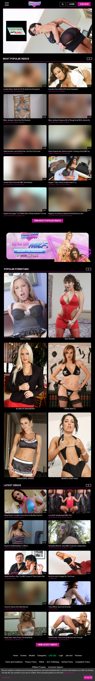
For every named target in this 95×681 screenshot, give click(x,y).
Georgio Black (54, 517)
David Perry (9, 517)
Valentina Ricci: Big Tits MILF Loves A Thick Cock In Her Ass (26, 576)
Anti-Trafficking (53, 662)
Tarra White (54, 609)
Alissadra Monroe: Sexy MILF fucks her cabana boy (67, 546)
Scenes (23, 655)
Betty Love (53, 578)
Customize (6, 677)
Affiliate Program (39, 667)
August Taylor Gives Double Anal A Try (62, 182)
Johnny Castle (65, 153)
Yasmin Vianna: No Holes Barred (16, 607)
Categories (41, 655)
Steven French (68, 548)
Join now (69, 655)
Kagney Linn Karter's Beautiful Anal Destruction (65, 213)
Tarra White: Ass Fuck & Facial (59, 607)
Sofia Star (8, 153)
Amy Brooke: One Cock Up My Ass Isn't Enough (65, 637)
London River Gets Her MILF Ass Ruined (17, 182)
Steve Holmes (64, 639)
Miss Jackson (20, 122)
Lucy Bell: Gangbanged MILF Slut (60, 515)
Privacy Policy (31, 662)
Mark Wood (19, 639)
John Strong (22, 548)
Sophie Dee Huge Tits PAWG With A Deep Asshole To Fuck (24, 213)
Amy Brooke (54, 639)
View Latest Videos (47, 645)
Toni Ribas (61, 91)
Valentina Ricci (18, 153)
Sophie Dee (21, 215)
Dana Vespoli (54, 153)
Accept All (88, 677)
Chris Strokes (66, 184)
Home (15, 655)
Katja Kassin (20, 517)
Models (32, 655)
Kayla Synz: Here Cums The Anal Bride (18, 637)
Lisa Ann (53, 91)
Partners (78, 655)
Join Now (84, 4)
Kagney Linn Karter (66, 215)
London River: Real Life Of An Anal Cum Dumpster (21, 89)
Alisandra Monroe (56, 548)
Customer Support (55, 667)
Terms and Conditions (14, 662)
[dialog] (47, 674)
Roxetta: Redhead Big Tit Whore (16, 546)
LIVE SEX (52, 656)
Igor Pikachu (10, 609)
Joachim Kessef (66, 517)
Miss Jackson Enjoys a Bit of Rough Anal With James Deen (70, 120)
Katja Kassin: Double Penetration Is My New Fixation (23, 515)
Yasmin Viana (20, 609)
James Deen (9, 91)
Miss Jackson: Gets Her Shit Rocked (16, 120)
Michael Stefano (10, 215)
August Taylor (54, 184)
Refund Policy (67, 662)
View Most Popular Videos (47, 221)
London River (20, 91)
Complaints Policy (82, 662)
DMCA (41, 662)
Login (71, 4)
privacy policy (69, 673)
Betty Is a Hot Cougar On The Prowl (61, 576)
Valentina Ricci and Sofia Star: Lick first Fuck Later (22, 151)
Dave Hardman (11, 548)
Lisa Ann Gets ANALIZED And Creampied (63, 89)
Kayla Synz (9, 639)
